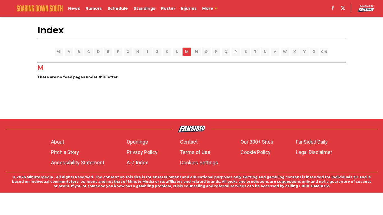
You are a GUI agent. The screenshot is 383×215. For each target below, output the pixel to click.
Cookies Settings (199, 162)
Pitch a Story (65, 152)
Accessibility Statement (77, 162)
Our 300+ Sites (257, 142)
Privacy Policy (142, 152)
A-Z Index (137, 162)
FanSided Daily (312, 142)
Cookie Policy (256, 152)
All (59, 52)
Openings (137, 142)
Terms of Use (195, 152)
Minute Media (40, 177)
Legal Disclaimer (314, 152)
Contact (189, 142)
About (57, 142)
